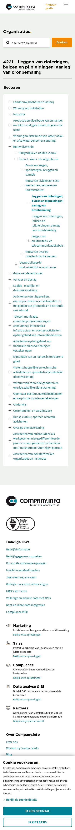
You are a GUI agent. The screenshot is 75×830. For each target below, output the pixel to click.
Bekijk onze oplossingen (27, 634)
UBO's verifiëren (16, 591)
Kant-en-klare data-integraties (25, 605)
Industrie (19, 114)
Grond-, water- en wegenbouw (38, 159)
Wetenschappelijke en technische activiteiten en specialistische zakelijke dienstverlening (38, 372)
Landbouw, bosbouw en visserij (33, 102)
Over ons (12, 742)
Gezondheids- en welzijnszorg (32, 410)
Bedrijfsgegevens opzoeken (24, 556)
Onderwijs (20, 404)
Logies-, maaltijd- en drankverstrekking (26, 288)
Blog (9, 754)
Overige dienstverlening (28, 427)
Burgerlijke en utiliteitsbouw (37, 153)
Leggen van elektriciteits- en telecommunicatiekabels (47, 240)
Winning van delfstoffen (28, 108)
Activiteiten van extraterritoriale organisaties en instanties (33, 456)
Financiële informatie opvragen (26, 563)
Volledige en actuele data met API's (28, 598)
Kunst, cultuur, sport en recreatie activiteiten (34, 419)
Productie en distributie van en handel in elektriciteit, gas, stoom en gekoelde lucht (38, 125)
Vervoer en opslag (24, 279)
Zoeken (61, 42)
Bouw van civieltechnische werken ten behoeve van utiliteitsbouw (42, 185)
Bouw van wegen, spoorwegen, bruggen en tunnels (42, 169)
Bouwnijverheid (23, 147)
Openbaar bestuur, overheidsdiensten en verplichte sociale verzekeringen (37, 396)
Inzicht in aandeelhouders (23, 570)
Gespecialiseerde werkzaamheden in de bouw (37, 264)
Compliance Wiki (17, 612)
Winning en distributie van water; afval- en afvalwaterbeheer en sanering (38, 138)
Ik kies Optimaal (37, 811)
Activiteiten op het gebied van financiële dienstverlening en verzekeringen (32, 345)
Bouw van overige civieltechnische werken (41, 254)
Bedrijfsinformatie (18, 549)
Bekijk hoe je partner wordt (28, 721)
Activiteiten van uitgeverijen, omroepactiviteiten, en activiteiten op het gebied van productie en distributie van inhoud (38, 303)
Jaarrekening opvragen (21, 577)
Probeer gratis (51, 6)
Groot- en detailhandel (27, 273)
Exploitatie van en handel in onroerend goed (38, 359)
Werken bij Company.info (22, 748)
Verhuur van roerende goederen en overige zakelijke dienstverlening (36, 385)
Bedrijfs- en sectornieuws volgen (27, 584)
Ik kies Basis (37, 822)
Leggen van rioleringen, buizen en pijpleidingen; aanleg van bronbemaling (47, 203)
